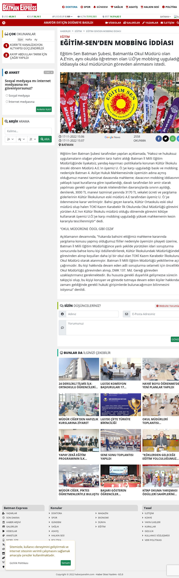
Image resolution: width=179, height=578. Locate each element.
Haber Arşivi (13, 522)
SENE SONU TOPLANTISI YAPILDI (117, 457)
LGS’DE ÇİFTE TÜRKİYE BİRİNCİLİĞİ (115, 421)
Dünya (102, 522)
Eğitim (102, 526)
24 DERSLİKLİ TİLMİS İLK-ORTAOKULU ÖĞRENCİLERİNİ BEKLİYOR (79, 385)
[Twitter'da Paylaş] (166, 138)
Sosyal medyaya (19, 96)
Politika (171, 7)
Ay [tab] (35, 39)
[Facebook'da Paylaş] (159, 138)
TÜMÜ (47, 72)
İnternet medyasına (21, 102)
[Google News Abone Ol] (112, 137)
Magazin (103, 513)
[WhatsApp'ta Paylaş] (173, 138)
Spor (87, 7)
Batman (164, 16)
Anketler (11, 535)
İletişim (168, 22)
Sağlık (118, 7)
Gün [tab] (20, 39)
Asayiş (133, 7)
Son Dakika (12, 517)
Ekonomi (103, 517)
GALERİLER (133, 22)
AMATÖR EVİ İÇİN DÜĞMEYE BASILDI (69, 23)
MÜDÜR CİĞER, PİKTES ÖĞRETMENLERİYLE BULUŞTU (79, 492)
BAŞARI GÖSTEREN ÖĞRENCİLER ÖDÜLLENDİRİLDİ (113, 492)
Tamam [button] (66, 563)
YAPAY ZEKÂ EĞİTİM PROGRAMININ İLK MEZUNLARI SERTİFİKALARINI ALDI (79, 457)
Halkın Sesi (151, 7)
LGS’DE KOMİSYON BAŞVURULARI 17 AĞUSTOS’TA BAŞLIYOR (116, 385)
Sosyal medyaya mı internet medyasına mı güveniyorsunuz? (28, 84)
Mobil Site (12, 540)
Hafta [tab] (29, 39)
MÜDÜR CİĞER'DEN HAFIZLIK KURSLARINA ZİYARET (78, 421)
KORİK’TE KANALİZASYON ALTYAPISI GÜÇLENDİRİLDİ (27, 46)
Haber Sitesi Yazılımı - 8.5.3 (109, 574)
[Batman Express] (19, 7)
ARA (46, 139)
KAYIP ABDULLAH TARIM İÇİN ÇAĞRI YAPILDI (28, 56)
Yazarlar (151, 22)
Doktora (71, 7)
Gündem (102, 7)
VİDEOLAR (114, 22)
